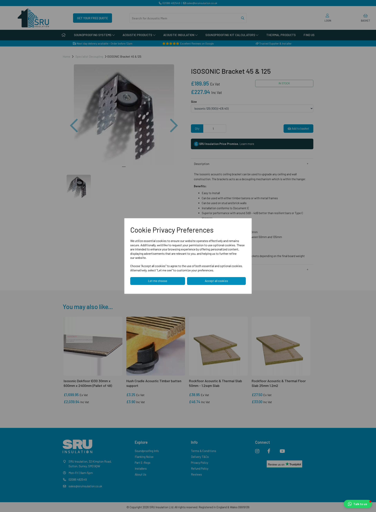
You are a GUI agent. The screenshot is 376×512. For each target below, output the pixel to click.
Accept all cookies (216, 281)
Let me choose (157, 281)
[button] (358, 504)
